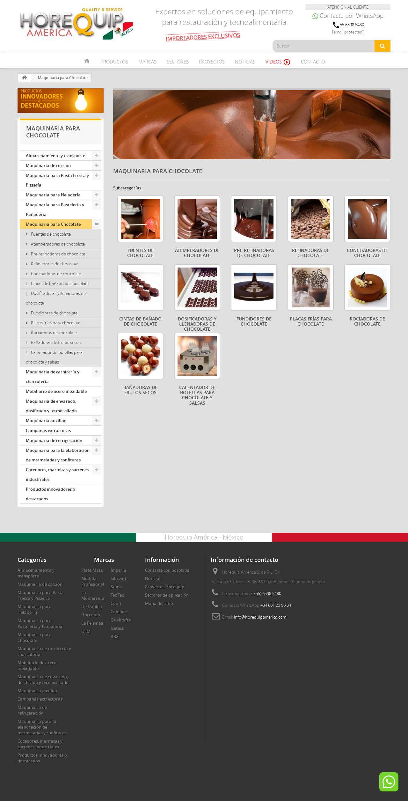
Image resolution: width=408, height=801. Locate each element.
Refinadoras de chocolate (54, 264)
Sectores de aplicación (167, 595)
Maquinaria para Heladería (53, 195)
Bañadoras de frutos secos (55, 342)
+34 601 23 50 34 (275, 605)
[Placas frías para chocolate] (311, 287)
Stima (116, 587)
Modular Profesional (92, 581)
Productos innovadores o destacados (50, 494)
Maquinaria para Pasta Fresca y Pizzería (57, 180)
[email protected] (348, 32)
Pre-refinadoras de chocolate (57, 254)
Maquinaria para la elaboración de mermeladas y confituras (58, 455)
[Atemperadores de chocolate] (197, 218)
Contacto (313, 61)
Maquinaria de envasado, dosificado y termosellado (51, 406)
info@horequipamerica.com (260, 617)
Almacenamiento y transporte (55, 155)
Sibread (118, 578)
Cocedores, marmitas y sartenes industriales (57, 474)
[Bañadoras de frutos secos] (140, 356)
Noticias (245, 61)
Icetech (117, 628)
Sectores (178, 61)
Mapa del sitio (159, 603)
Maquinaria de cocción (48, 165)
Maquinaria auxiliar (46, 420)
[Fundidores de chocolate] (254, 287)
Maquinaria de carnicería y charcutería (52, 376)
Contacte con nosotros (167, 570)
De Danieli (91, 606)
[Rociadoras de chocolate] (367, 287)
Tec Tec (117, 595)
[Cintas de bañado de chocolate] (140, 287)
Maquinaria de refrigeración (54, 440)
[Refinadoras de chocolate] (311, 218)
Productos (114, 61)
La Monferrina (92, 595)
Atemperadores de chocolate (57, 244)
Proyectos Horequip (164, 587)
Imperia (118, 570)
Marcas (147, 61)
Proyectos (212, 61)
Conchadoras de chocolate (55, 273)
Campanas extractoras (48, 430)
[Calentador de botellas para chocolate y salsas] (197, 356)
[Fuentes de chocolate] (140, 218)
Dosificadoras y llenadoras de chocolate (56, 298)
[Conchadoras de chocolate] (367, 218)
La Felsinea (92, 623)
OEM (86, 631)
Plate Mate (92, 570)
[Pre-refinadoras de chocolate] (254, 218)
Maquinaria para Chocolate (53, 224)
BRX (115, 636)
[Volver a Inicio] (24, 78)
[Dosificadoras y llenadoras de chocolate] (197, 287)
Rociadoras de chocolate (53, 332)
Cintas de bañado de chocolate (59, 283)
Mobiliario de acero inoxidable (56, 391)
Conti (116, 603)
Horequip (90, 615)
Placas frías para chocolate (55, 323)
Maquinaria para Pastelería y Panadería (55, 209)
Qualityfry (121, 620)
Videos (278, 62)
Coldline (119, 611)
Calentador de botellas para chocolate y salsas (54, 357)
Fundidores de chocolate (53, 313)
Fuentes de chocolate (50, 234)
